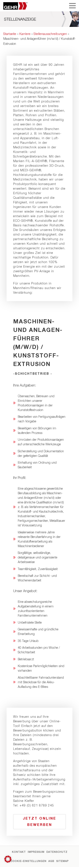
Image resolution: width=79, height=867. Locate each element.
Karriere (25, 34)
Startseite (9, 34)
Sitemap (62, 861)
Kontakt (19, 851)
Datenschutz (56, 851)
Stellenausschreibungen (50, 34)
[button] (8, 859)
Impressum (36, 851)
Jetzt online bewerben (39, 821)
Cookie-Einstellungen (28, 861)
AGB (51, 861)
